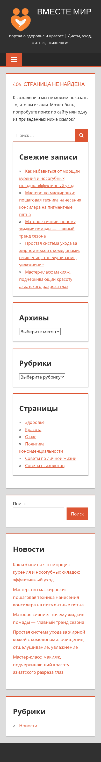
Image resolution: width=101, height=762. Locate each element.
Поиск (19, 503)
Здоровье (35, 422)
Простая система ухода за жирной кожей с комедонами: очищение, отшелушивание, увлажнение (49, 639)
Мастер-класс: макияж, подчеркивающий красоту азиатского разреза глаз (45, 279)
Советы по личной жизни (50, 458)
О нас (30, 437)
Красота (33, 429)
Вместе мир (64, 11)
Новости (28, 726)
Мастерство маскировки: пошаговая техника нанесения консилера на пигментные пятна (48, 597)
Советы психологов (44, 465)
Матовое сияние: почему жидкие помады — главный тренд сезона (47, 229)
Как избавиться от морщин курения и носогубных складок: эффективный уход (49, 178)
